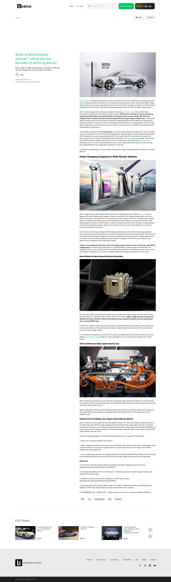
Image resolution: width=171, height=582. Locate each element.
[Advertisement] (85, 37)
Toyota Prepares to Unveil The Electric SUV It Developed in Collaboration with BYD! (132, 530)
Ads (136, 560)
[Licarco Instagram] (145, 565)
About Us (90, 560)
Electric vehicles (85, 101)
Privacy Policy (101, 560)
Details (39, 538)
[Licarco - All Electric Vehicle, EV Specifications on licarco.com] (28, 6)
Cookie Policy (114, 560)
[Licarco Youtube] (155, 565)
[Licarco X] (140, 566)
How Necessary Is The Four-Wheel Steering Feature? (44, 529)
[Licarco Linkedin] (150, 565)
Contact (153, 560)
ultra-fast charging (128, 112)
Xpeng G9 (142, 214)
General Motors (144, 140)
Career (144, 560)
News (71, 6)
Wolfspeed (128, 138)
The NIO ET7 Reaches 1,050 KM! (87, 528)
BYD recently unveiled (92, 337)
